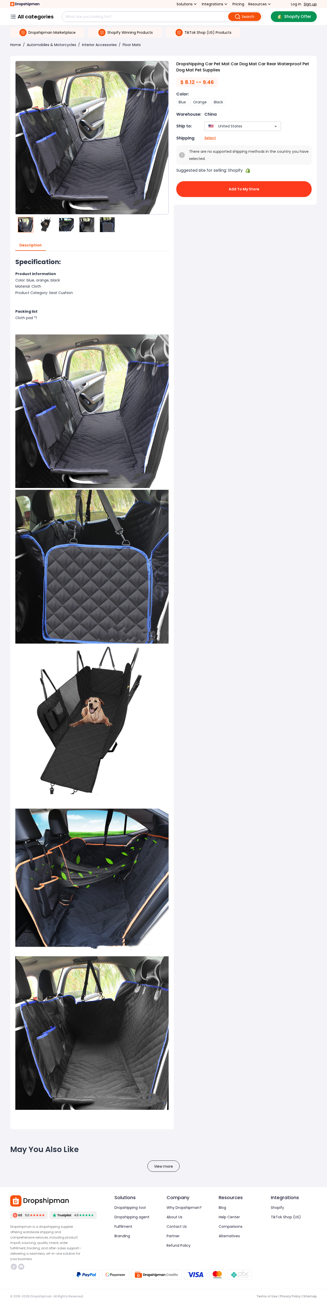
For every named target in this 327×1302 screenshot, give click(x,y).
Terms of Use (266, 1296)
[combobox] (235, 126)
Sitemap (310, 1296)
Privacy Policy (290, 1296)
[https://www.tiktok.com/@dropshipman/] (14, 1267)
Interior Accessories (99, 44)
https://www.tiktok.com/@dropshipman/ (14, 1267)
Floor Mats (132, 44)
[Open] (275, 126)
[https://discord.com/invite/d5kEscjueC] (21, 1267)
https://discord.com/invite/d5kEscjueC (22, 1267)
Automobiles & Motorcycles (51, 44)
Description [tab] (30, 245)
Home (15, 44)
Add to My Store (244, 189)
